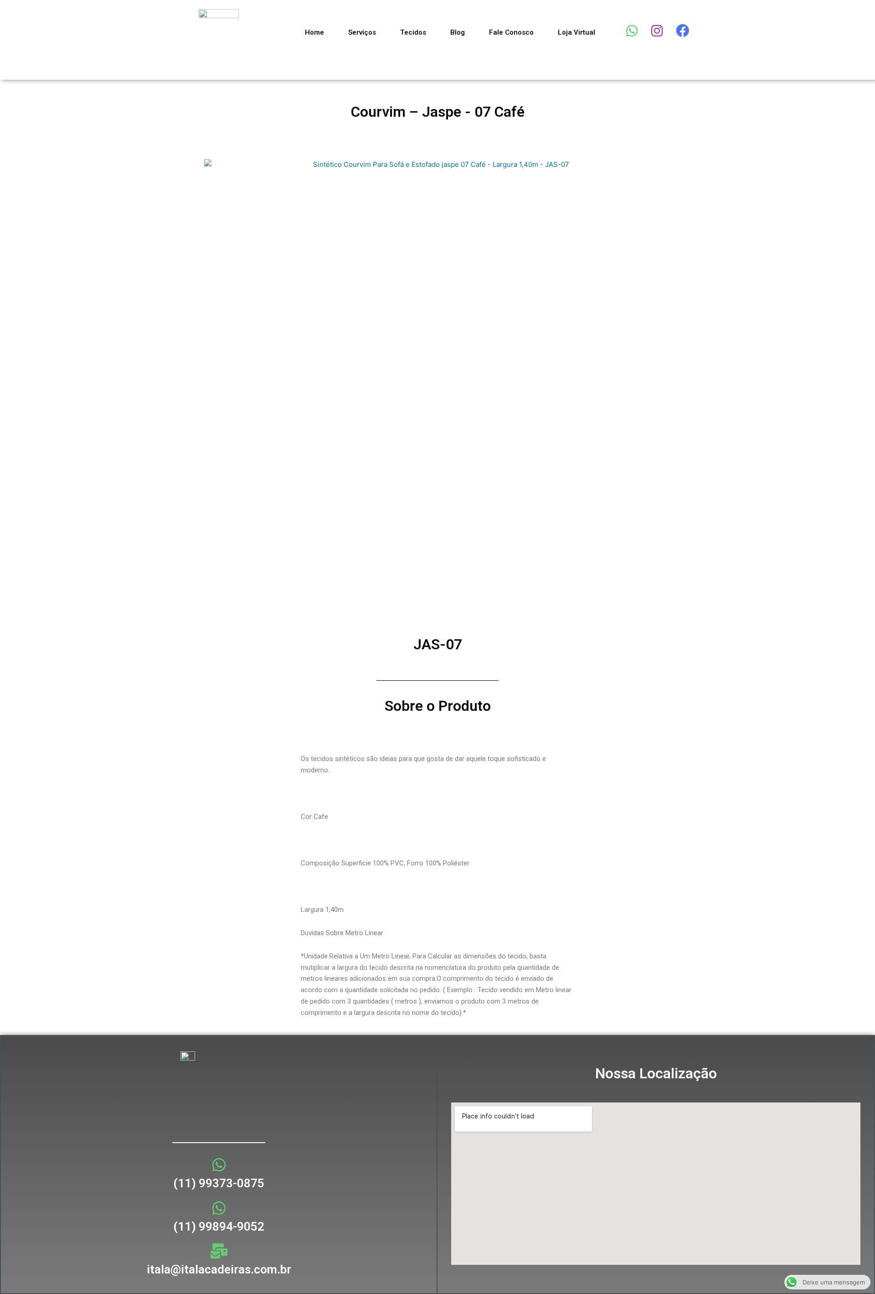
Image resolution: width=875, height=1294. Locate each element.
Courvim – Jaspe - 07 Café (438, 111)
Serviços (362, 32)
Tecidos (413, 32)
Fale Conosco (511, 32)
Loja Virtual (576, 32)
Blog (457, 32)
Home (314, 32)
